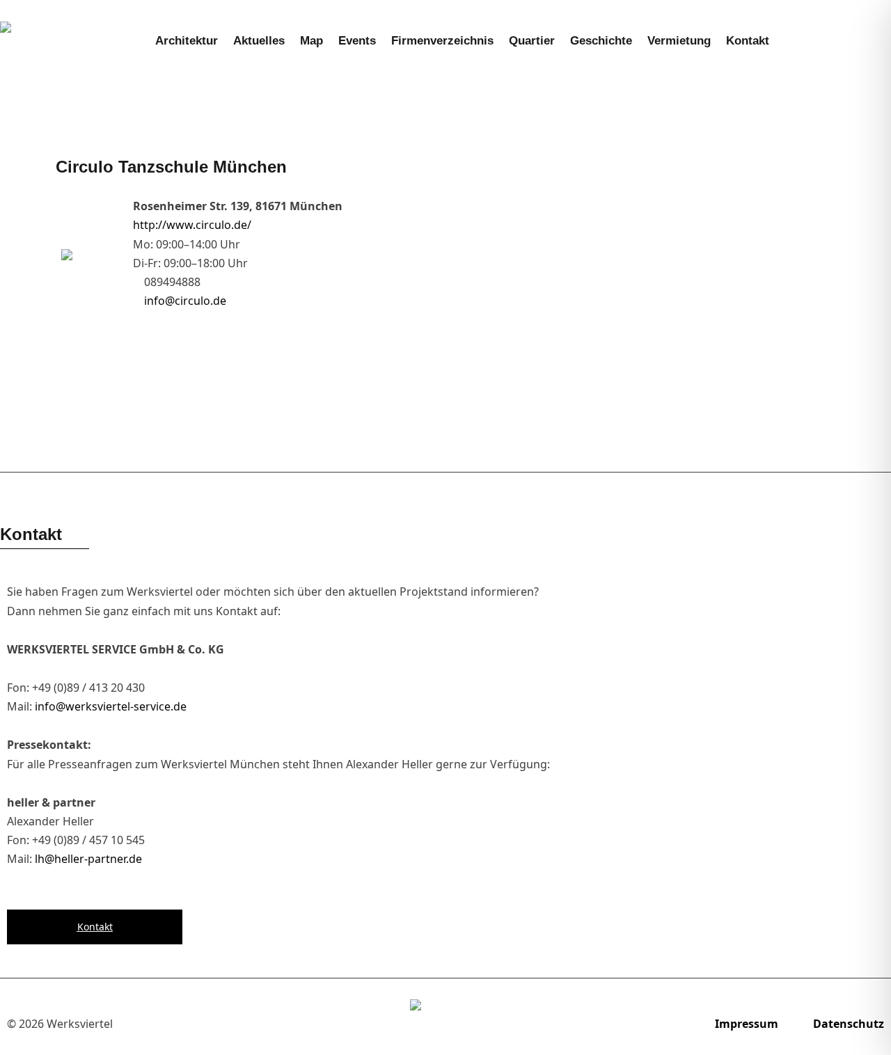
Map (311, 40)
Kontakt (747, 40)
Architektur (186, 40)
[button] (864, 41)
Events (357, 40)
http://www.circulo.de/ (192, 224)
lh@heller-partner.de (88, 858)
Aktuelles (259, 40)
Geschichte (601, 40)
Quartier (532, 40)
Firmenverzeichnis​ (442, 40)
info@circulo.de (185, 300)
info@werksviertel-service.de (111, 706)
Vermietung (679, 40)
